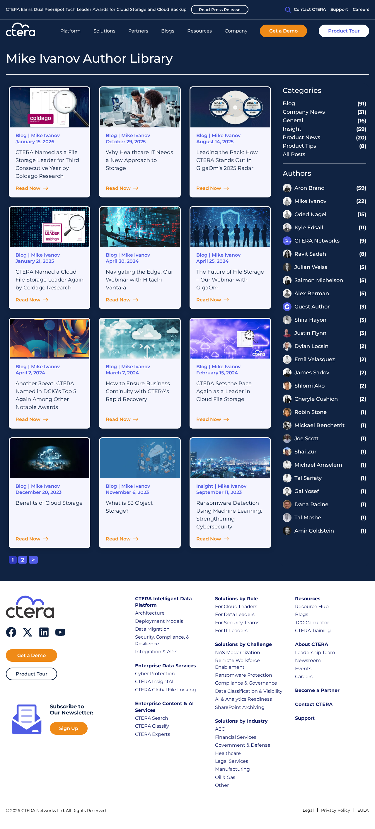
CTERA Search (151, 718)
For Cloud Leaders (236, 606)
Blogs (167, 31)
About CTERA (311, 644)
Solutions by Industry (241, 721)
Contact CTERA (314, 704)
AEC (220, 729)
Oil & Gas (225, 777)
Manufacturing (232, 769)
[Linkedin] (44, 632)
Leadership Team (315, 652)
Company (236, 31)
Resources (199, 31)
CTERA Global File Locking (165, 689)
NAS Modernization (237, 652)
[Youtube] (60, 632)
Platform (70, 31)
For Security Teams (237, 622)
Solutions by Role (236, 598)
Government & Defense (242, 745)
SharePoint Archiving (240, 707)
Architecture (150, 613)
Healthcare (228, 753)
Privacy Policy (335, 810)
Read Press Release (220, 9)
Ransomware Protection (243, 675)
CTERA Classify (152, 726)
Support (305, 718)
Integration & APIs (156, 651)
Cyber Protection (155, 673)
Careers (304, 676)
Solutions (104, 31)
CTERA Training (313, 630)
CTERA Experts (152, 734)
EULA (363, 810)
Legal (308, 810)
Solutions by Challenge (243, 644)
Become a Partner (317, 690)
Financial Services (235, 737)
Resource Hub (312, 606)
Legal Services (231, 761)
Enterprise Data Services (165, 665)
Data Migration (152, 629)
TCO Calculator (312, 622)
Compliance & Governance (246, 683)
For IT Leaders (231, 630)
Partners (138, 31)
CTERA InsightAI (154, 681)
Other (222, 785)
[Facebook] (11, 632)
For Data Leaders (235, 614)
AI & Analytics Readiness (243, 699)
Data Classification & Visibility (248, 691)
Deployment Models (159, 621)
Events (303, 668)
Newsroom (308, 660)
